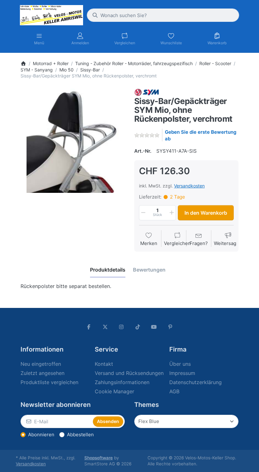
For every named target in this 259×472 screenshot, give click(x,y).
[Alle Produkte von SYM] (146, 92)
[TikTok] (138, 327)
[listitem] (73, 141)
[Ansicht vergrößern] (73, 141)
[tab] (107, 270)
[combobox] (163, 15)
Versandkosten (189, 185)
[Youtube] (154, 327)
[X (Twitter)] (105, 327)
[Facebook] (89, 327)
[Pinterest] (170, 327)
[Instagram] (121, 327)
